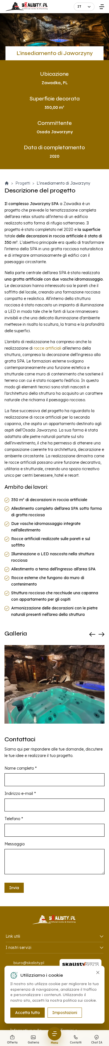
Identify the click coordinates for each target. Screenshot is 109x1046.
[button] (92, 634)
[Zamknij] (97, 972)
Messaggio (14, 844)
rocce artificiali (47, 348)
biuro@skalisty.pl (28, 962)
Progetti (22, 183)
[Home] (6, 183)
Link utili (13, 936)
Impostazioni (64, 1012)
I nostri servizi (18, 947)
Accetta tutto (27, 1012)
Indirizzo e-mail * (20, 793)
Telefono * (13, 818)
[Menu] (102, 6)
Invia (14, 887)
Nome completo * (20, 768)
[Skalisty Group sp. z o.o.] (80, 965)
